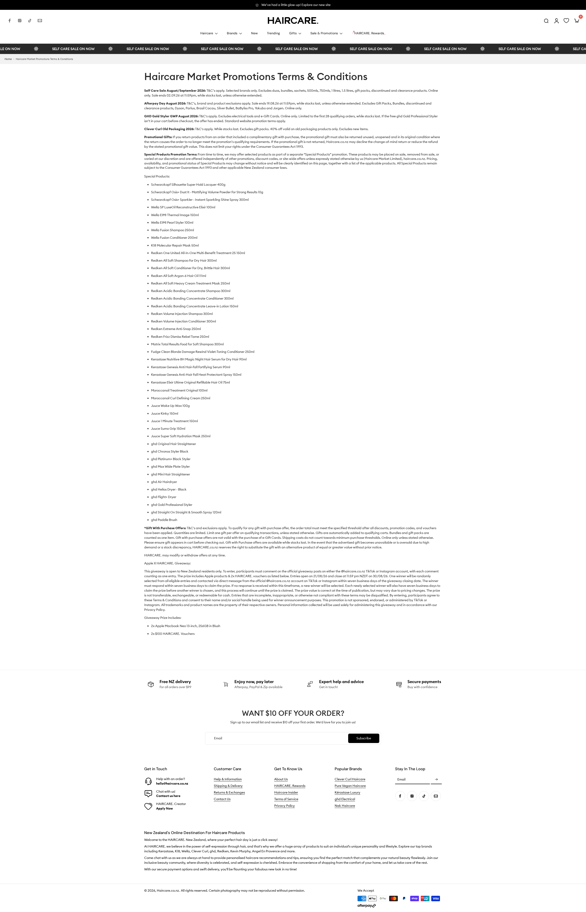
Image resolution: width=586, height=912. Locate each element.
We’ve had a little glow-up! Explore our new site (296, 5)
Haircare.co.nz (168, 890)
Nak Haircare (345, 806)
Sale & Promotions (324, 33)
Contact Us (222, 799)
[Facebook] (10, 21)
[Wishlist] (566, 21)
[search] (546, 20)
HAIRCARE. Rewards (289, 786)
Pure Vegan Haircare (350, 786)
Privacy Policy (284, 806)
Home (8, 59)
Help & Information (228, 779)
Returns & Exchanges (229, 792)
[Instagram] (20, 21)
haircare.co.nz (414, 159)
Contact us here (168, 796)
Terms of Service (286, 799)
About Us (281, 779)
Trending (273, 33)
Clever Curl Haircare (350, 779)
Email (401, 780)
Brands (232, 33)
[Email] (40, 21)
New (254, 33)
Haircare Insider (286, 792)
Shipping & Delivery (228, 786)
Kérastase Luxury (347, 792)
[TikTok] (30, 21)
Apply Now (164, 808)
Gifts (293, 33)
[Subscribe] (436, 779)
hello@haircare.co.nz (172, 783)
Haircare (206, 33)
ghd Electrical (345, 799)
